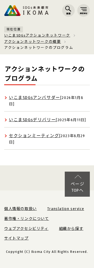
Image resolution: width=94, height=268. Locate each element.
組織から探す (71, 228)
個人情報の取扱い (20, 209)
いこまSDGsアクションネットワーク (37, 35)
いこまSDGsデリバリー (32, 119)
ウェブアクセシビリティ (26, 228)
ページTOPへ (78, 187)
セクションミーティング (34, 135)
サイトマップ (16, 238)
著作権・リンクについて (26, 219)
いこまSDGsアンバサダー (34, 97)
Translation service (65, 209)
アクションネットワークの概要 (32, 41)
